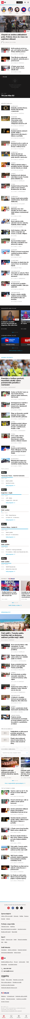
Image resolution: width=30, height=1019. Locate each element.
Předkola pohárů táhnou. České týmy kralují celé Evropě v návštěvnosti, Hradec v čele (19, 426)
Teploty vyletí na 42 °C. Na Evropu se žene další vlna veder (19, 792)
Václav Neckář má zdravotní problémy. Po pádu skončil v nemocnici (19, 155)
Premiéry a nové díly (18, 979)
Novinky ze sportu (7, 357)
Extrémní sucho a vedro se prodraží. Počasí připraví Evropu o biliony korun (19, 145)
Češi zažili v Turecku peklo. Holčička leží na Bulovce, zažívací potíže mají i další (12, 635)
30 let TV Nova (5, 1001)
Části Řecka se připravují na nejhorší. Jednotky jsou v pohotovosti (20, 59)
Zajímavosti (14, 106)
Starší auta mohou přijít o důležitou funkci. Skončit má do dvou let (19, 688)
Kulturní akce (17, 952)
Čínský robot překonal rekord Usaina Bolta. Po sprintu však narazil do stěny (18, 741)
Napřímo (12, 926)
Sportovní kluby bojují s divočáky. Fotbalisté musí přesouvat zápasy (19, 242)
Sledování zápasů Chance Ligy (9, 987)
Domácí (13, 141)
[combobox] (15, 753)
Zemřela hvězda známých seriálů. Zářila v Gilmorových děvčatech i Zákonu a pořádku (19, 133)
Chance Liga (9, 939)
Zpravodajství (5, 612)
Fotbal (13, 184)
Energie (3, 919)
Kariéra (3, 999)
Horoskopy (4, 950)
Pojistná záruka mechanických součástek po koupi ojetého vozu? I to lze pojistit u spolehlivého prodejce (20, 720)
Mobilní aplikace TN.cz (7, 962)
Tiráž (27, 962)
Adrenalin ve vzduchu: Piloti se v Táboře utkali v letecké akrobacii (20, 274)
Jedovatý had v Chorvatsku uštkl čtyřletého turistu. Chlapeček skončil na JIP (19, 121)
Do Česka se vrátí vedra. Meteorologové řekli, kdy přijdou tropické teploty (18, 877)
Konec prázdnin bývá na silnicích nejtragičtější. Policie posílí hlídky (18, 666)
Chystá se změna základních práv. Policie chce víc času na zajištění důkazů (14, 37)
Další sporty (14, 458)
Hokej (15, 939)
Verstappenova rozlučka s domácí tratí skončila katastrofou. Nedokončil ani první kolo (19, 405)
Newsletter (4, 964)
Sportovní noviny (22, 929)
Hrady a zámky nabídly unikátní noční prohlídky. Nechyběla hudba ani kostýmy (19, 297)
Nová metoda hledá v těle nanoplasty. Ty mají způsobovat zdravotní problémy (19, 647)
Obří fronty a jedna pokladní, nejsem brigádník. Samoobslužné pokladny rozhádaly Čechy (19, 858)
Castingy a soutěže (21, 999)
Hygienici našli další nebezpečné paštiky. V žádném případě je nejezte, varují (10, 773)
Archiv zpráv (22, 962)
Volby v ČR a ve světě (6, 916)
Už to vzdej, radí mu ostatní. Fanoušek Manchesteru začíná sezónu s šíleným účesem (19, 438)
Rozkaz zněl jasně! (6, 932)
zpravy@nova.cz (8, 971)
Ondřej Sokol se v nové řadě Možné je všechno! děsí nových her (9, 594)
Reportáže (14, 932)
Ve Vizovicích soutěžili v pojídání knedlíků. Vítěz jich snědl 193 (19, 285)
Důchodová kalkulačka (7, 952)
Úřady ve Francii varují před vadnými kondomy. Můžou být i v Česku (20, 253)
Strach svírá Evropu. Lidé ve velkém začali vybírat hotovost (19, 801)
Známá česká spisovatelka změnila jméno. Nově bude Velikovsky (19, 200)
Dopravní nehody (22, 950)
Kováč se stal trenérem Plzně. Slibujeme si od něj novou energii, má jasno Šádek (19, 450)
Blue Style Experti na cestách (8, 929)
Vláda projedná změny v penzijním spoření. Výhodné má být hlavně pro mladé (19, 166)
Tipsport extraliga (22, 939)
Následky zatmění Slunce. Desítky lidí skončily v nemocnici (19, 109)
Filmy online (9, 979)
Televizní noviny (5, 926)
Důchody (16, 916)
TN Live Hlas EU (7, 96)
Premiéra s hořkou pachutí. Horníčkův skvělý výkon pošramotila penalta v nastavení (12, 382)
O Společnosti (10, 996)
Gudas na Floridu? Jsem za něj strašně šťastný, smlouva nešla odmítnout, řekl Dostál (19, 394)
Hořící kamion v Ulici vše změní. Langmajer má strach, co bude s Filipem (19, 232)
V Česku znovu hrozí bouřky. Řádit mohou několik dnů (17, 68)
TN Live (20, 2)
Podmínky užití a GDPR (21, 996)
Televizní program (10, 999)
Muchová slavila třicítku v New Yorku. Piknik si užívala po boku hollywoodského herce (19, 838)
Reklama (3, 996)
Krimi (22, 768)
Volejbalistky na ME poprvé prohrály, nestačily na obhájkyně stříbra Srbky (19, 733)
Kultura (8, 919)
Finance (26, 916)
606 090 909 (7, 968)
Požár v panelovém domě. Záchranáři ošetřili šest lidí (19, 709)
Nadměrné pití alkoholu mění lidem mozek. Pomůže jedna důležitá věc (19, 177)
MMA (6, 942)
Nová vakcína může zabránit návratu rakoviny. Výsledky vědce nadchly (19, 223)
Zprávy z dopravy (12, 950)
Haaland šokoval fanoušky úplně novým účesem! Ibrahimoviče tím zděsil (19, 187)
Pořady (3, 979)
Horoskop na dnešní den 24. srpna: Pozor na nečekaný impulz (20, 264)
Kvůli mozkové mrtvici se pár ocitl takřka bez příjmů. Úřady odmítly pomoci (20, 50)
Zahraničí (14, 117)
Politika (21, 916)
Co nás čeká (14, 260)
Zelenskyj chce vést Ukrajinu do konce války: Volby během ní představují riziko (19, 211)
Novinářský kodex (12, 964)
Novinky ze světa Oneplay (7, 985)
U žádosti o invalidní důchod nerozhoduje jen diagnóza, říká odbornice (9, 323)
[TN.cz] (3, 2)
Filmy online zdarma (6, 982)
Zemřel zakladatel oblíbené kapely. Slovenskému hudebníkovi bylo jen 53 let (19, 810)
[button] (13, 332)
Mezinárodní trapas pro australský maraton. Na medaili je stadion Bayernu (19, 462)
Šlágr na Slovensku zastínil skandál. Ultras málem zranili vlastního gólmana (19, 415)
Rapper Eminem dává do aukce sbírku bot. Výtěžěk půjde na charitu (19, 657)
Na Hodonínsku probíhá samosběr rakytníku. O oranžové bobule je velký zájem (19, 677)
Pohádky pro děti (17, 982)
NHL (2, 942)
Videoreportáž (15, 271)
